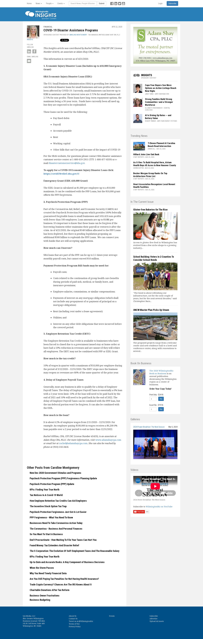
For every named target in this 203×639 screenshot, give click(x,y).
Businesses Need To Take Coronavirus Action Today (56, 523)
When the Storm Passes (42, 567)
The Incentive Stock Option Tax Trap (48, 506)
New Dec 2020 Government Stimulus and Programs (55, 472)
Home (29, 3)
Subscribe (154, 616)
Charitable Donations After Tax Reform (49, 590)
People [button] (49, 3)
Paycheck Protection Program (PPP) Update (52, 484)
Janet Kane (149, 94)
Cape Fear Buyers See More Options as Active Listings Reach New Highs (160, 88)
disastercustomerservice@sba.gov (67, 163)
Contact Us (73, 618)
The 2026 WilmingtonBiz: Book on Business (161, 372)
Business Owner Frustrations (44, 595)
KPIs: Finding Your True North (44, 489)
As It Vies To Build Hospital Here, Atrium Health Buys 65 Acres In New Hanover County (154, 164)
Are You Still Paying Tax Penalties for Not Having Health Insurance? (64, 578)
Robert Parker (150, 121)
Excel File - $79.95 (156, 405)
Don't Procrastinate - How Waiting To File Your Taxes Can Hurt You (63, 539)
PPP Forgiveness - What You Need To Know (51, 517)
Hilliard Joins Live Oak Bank (146, 154)
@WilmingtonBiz (86, 621)
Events (112, 616)
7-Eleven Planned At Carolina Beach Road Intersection (161, 144)
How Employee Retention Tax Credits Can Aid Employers (58, 500)
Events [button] (60, 3)
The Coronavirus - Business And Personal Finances (56, 528)
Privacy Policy (75, 626)
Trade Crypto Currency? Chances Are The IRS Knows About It (61, 584)
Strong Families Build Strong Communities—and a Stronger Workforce (159, 102)
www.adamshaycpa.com (108, 439)
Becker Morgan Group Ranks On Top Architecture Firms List (150, 175)
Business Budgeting (40, 599)
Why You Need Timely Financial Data (48, 573)
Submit (101, 3)
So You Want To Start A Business (46, 534)
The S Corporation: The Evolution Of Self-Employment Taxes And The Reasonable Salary (74, 550)
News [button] (38, 3)
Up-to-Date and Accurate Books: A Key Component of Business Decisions (67, 562)
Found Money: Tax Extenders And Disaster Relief (54, 545)
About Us (72, 616)
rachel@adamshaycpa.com (73, 443)
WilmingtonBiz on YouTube (159, 506)
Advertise (153, 618)
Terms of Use (74, 624)
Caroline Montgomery (78, 35)
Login (160, 3)
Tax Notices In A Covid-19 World (46, 495)
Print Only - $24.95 (156, 395)
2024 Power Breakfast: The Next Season (149, 427)
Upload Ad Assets (157, 621)
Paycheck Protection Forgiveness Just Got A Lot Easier (58, 511)
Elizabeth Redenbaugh (154, 108)
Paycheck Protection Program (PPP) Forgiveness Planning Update (63, 478)
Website (30, 39)
